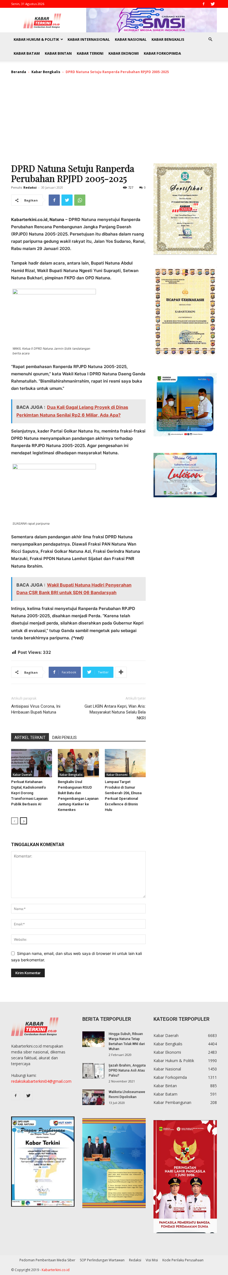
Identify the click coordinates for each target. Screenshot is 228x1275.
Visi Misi (152, 1260)
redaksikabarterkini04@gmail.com (41, 1081)
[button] (210, 39)
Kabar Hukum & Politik (36, 39)
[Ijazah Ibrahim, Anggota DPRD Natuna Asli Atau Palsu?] (93, 1071)
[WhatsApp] (79, 200)
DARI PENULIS (64, 737)
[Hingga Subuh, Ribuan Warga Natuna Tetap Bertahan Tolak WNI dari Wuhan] (93, 1039)
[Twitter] (213, 4)
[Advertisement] (114, 121)
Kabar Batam (27, 53)
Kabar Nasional (131, 39)
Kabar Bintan (58, 53)
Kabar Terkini (90, 53)
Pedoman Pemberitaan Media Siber (47, 1260)
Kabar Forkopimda (162, 53)
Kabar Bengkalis (168, 39)
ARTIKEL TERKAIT (30, 737)
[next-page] (23, 820)
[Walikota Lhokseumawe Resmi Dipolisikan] (93, 1097)
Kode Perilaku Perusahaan (183, 1260)
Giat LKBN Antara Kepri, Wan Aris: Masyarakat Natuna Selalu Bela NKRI (115, 712)
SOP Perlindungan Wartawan (102, 1260)
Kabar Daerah (22, 775)
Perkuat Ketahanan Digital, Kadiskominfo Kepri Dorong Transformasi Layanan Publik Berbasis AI (29, 793)
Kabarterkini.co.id (56, 1269)
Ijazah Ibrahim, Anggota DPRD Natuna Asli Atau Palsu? (127, 1070)
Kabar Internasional (89, 39)
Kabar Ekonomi (123, 53)
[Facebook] (203, 4)
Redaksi (30, 187)
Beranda (18, 71)
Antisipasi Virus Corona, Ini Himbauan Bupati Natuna (35, 709)
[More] (121, 672)
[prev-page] (14, 820)
